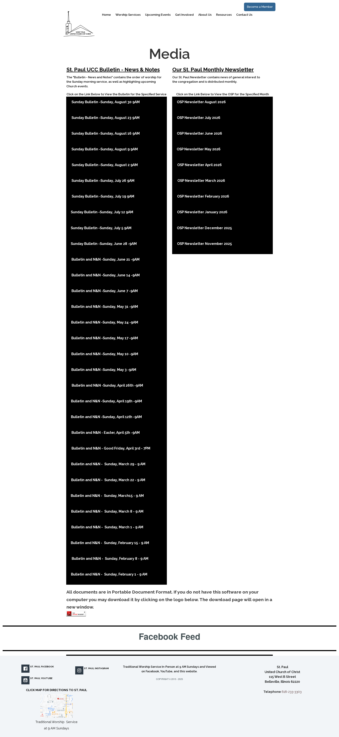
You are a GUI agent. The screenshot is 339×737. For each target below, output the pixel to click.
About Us (205, 14)
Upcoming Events (158, 14)
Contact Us (244, 14)
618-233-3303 (292, 692)
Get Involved (184, 14)
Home (106, 14)
